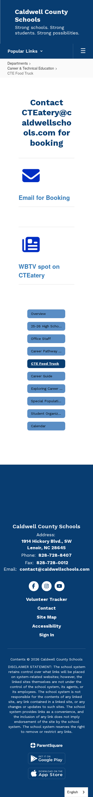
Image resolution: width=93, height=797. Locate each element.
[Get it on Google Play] (46, 758)
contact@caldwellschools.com (55, 569)
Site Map (47, 617)
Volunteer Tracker (46, 599)
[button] (25, 51)
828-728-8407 (55, 555)
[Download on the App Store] (46, 773)
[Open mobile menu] (83, 51)
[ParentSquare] (46, 745)
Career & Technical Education (30, 68)
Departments (17, 63)
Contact (46, 608)
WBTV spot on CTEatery (39, 270)
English (72, 792)
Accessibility (46, 626)
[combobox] (76, 792)
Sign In (46, 634)
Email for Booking (44, 197)
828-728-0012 (52, 562)
